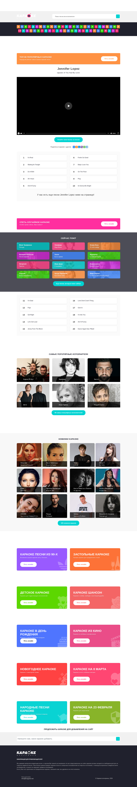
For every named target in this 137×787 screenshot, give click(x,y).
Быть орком (59, 257)
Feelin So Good (111, 157)
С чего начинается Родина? (99, 275)
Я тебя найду (94, 247)
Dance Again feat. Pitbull (111, 329)
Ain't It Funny (111, 322)
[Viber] (82, 147)
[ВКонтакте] (74, 147)
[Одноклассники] (76, 147)
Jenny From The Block (61, 329)
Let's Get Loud (61, 322)
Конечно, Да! (50, 490)
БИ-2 (25, 405)
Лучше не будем (51, 465)
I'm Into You (111, 314)
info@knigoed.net (27, 778)
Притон (21, 266)
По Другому (77, 490)
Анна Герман (63, 405)
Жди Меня (58, 247)
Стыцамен (58, 266)
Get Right (61, 314)
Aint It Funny (61, 186)
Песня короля (24, 257)
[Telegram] (87, 147)
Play (111, 178)
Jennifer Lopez (68, 68)
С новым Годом (95, 257)
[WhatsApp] (84, 147)
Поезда (21, 247)
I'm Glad (61, 300)
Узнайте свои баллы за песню (68, 139)
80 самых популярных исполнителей (68, 413)
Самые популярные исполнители (68, 354)
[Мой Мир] (79, 147)
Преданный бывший (27, 465)
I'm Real (61, 157)
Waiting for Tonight (61, 164)
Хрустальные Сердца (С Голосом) (31, 516)
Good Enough (94, 266)
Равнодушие (103, 516)
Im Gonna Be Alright (111, 186)
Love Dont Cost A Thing (111, 300)
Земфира (62, 379)
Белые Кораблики (25, 275)
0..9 (19, 31)
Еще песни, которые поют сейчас (68, 283)
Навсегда (23, 490)
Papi (61, 307)
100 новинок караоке (68, 523)
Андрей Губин (99, 405)
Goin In (111, 307)
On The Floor (111, 171)
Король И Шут (28, 379)
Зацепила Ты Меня (79, 516)
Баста (96, 379)
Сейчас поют (68, 238)
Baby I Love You (111, 164)
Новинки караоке (68, 439)
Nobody (76, 465)
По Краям (49, 516)
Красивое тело (60, 275)
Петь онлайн (109, 59)
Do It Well (61, 171)
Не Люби (102, 465)
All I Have (61, 178)
